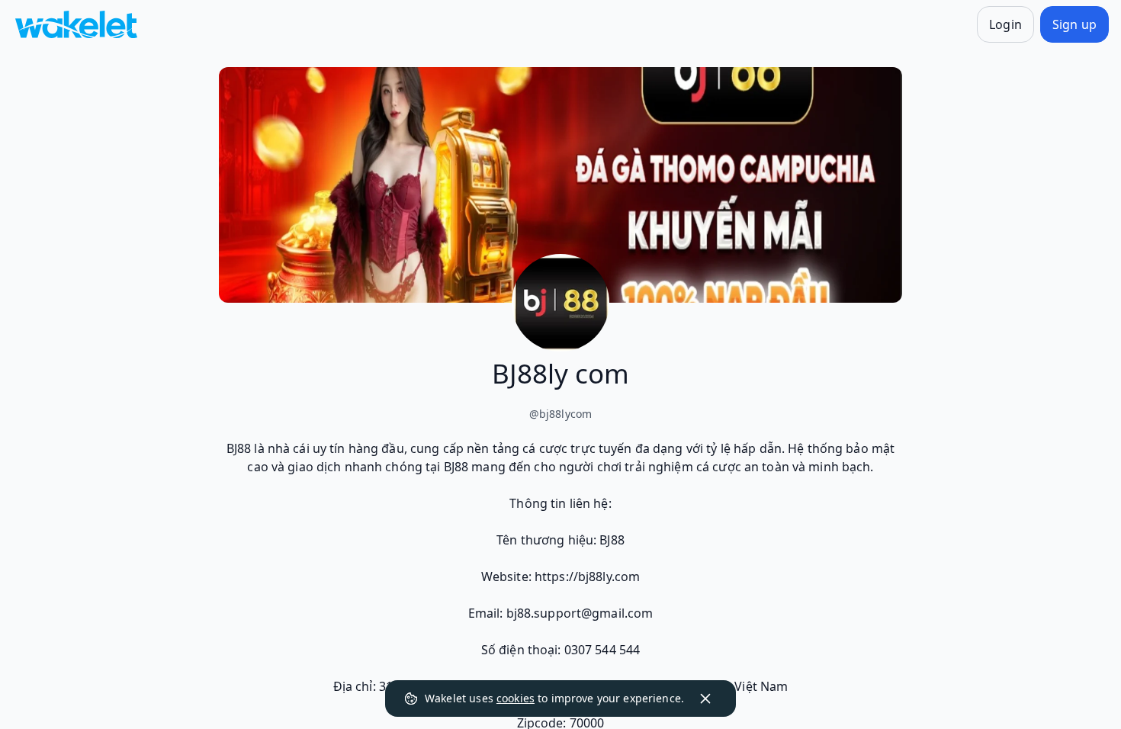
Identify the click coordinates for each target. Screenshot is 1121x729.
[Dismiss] (705, 698)
